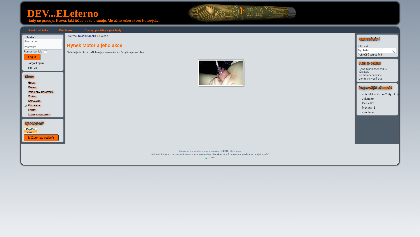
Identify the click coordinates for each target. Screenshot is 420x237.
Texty (32, 110)
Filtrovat (363, 46)
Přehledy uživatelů (40, 92)
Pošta (32, 96)
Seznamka (34, 101)
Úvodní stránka (38, 30)
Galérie (34, 105)
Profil (32, 87)
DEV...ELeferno (62, 13)
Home (31, 82)
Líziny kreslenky (39, 114)
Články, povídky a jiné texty (102, 30)
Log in (32, 57)
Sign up (32, 67)
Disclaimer (66, 30)
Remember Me (33, 51)
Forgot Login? (36, 63)
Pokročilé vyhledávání (371, 54)
